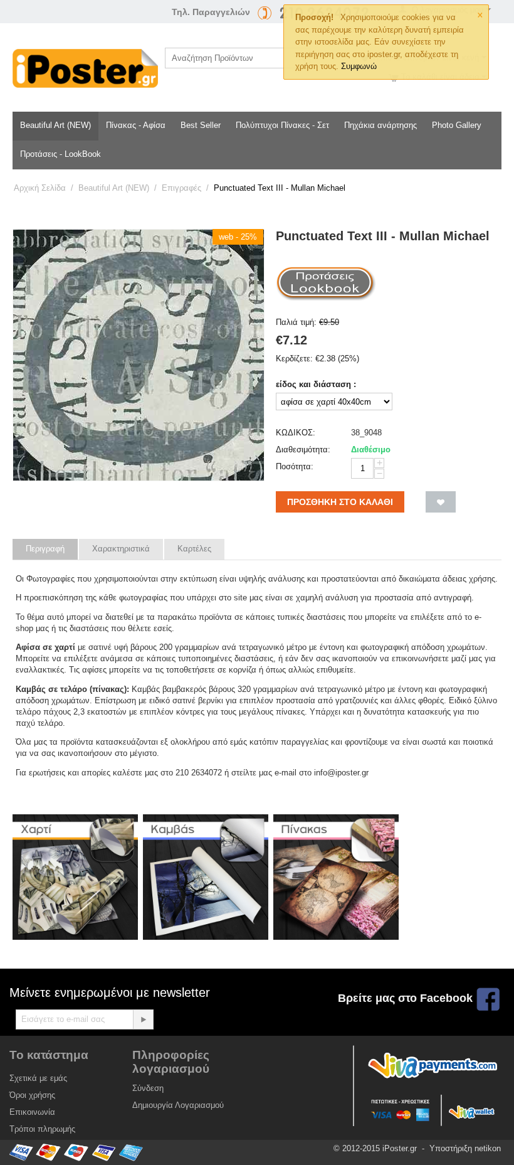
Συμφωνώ (359, 66)
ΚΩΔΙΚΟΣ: (295, 432)
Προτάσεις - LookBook (60, 154)
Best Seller (201, 125)
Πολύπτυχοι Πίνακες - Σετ (282, 125)
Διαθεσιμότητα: (303, 449)
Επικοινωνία (32, 1112)
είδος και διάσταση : (316, 384)
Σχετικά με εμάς (38, 1078)
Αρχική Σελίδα (40, 188)
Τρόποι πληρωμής (42, 1129)
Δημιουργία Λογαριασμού (178, 1105)
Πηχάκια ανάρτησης (380, 125)
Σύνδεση (148, 1088)
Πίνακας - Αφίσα (135, 125)
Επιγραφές (181, 188)
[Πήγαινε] (143, 1019)
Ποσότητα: (294, 466)
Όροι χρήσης (32, 1095)
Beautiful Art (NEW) (55, 125)
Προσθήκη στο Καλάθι (340, 502)
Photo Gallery (456, 125)
